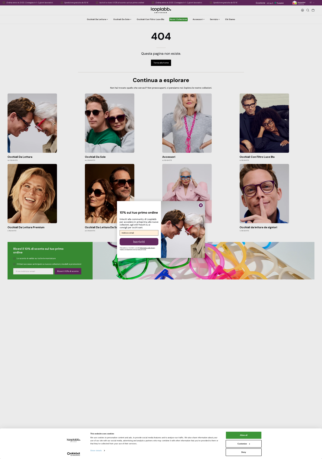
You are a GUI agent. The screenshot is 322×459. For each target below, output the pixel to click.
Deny (243, 452)
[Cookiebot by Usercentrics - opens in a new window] (74, 454)
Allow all (243, 435)
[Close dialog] (201, 205)
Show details (96, 450)
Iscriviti (139, 242)
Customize (242, 444)
